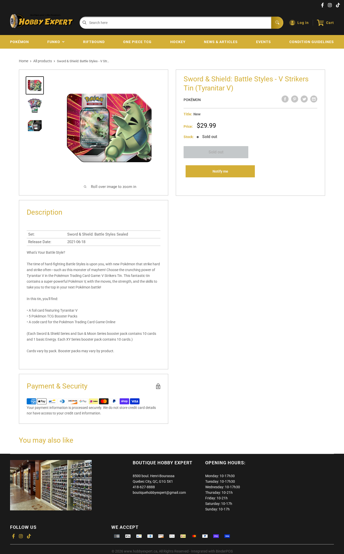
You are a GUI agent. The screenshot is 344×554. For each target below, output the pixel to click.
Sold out (216, 152)
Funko (54, 42)
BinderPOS (224, 551)
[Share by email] (313, 99)
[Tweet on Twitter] (304, 99)
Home (23, 61)
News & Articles (221, 42)
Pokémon (19, 42)
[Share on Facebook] (285, 99)
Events (263, 42)
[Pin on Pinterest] (294, 99)
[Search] (277, 23)
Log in (303, 23)
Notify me (220, 171)
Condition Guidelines (311, 42)
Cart (330, 23)
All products (42, 61)
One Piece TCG (137, 42)
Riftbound (94, 42)
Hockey (178, 42)
